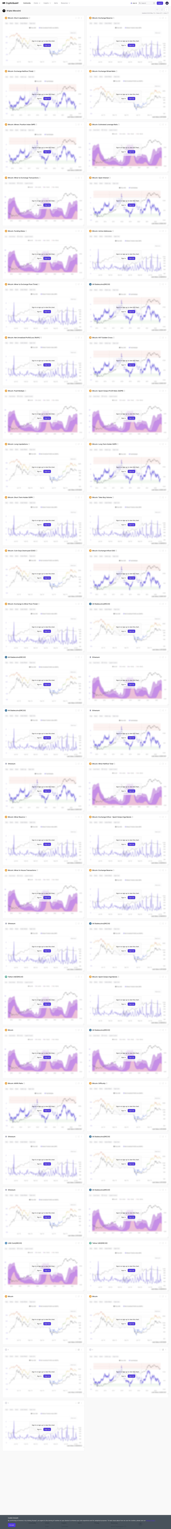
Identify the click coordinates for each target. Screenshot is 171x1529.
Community (27, 3)
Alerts (56, 3)
